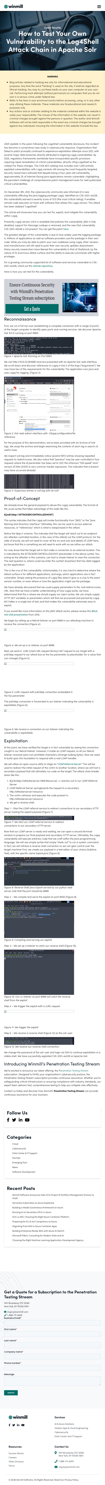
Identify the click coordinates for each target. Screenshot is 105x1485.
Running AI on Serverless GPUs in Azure (31, 1212)
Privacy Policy (71, 1479)
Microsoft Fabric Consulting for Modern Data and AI (38, 1235)
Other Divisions (16, 1461)
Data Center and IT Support (68, 1436)
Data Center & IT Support (24, 1153)
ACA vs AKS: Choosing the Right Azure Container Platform (40, 1216)
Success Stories (16, 1453)
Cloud (15, 1143)
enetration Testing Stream (74, 1070)
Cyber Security (52, 27)
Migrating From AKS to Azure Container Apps (34, 1226)
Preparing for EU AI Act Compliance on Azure (34, 1221)
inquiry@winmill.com (17, 1311)
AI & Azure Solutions (64, 1423)
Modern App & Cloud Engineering (71, 1428)
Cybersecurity (19, 1148)
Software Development (23, 1171)
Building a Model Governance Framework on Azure (37, 1207)
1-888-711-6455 (14, 1315)
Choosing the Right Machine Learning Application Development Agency (48, 1240)
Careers (13, 1457)
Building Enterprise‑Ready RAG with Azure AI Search (38, 1230)
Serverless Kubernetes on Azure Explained (33, 1202)
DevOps (16, 1157)
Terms (12, 1465)
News (15, 1167)
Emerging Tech (19, 1162)
